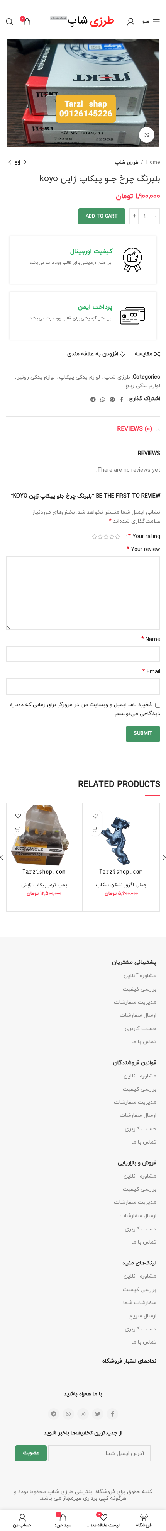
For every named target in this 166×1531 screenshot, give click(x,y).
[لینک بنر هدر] (94, 5)
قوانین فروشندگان (134, 1063)
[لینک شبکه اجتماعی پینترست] (112, 399)
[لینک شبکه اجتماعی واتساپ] (102, 399)
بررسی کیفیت (139, 989)
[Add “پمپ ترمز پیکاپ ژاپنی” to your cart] (18, 829)
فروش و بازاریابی (137, 1163)
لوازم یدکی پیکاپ (79, 377)
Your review (143, 549)
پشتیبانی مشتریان (134, 962)
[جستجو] (9, 21)
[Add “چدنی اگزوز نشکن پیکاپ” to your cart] (95, 829)
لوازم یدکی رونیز (36, 377)
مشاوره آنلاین (140, 975)
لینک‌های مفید (139, 1263)
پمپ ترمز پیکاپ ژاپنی (44, 885)
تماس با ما (144, 1041)
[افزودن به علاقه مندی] (95, 815)
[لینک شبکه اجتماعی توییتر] (97, 1414)
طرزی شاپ (127, 162)
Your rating (144, 537)
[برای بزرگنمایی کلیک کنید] (146, 135)
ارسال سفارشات (138, 1015)
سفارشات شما (139, 1303)
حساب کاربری (140, 1028)
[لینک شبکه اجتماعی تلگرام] (93, 399)
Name (150, 640)
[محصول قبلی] (25, 163)
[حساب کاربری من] (131, 21)
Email (151, 672)
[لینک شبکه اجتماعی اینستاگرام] (83, 1414)
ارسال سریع (142, 1316)
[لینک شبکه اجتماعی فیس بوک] (121, 399)
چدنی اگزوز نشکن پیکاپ (121, 885)
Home (152, 162)
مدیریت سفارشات (135, 1002)
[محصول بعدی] (10, 163)
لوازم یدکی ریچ (142, 385)
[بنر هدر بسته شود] (9, 5)
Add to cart (102, 216)
